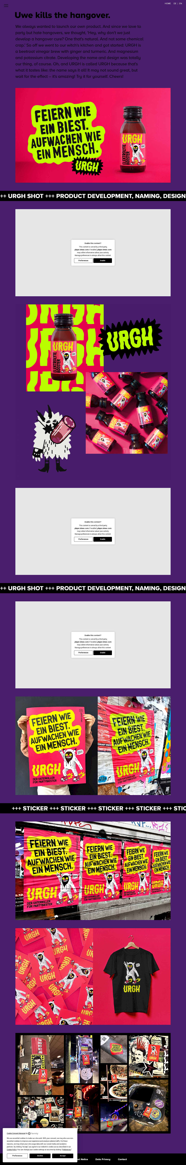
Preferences (17, 1156)
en (180, 4)
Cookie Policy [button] (11, 1150)
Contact (122, 1159)
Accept (63, 1156)
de (175, 4)
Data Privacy (102, 1159)
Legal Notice (81, 1159)
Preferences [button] (66, 1150)
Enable (102, 261)
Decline (40, 1156)
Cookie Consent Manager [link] (16, 1133)
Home (168, 4)
